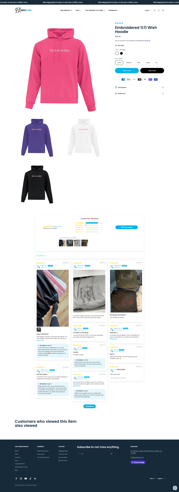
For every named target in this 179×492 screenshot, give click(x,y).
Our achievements (43, 457)
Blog (16, 470)
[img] (41, 263)
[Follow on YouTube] (25, 478)
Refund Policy (63, 460)
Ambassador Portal (21, 467)
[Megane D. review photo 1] (126, 291)
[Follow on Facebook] (16, 478)
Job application (20, 464)
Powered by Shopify (30, 485)
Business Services (43, 451)
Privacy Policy (63, 457)
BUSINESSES (113, 10)
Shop (16, 460)
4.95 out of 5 (57, 226)
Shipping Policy (63, 451)
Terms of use (63, 454)
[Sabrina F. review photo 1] (53, 298)
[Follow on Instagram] (21, 478)
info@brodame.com (137, 457)
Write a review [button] (126, 227)
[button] (119, 23)
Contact (17, 457)
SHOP (78, 10)
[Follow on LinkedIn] (35, 478)
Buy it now (152, 70)
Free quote (40, 454)
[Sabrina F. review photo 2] (39, 329)
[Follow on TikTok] (30, 478)
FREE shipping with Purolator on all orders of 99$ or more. (48, 2)
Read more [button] (40, 340)
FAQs (16, 454)
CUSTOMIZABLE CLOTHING (94, 10)
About (17, 451)
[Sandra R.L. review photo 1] (89, 291)
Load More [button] (89, 406)
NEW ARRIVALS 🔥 (66, 10)
